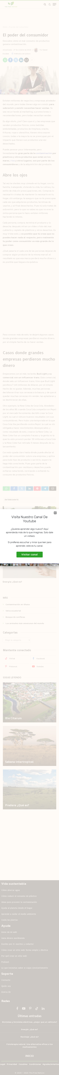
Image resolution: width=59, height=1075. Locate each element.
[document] (29, 537)
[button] (55, 513)
